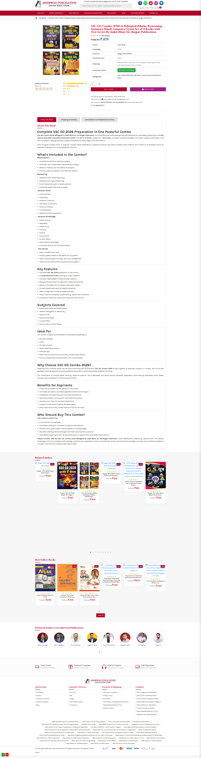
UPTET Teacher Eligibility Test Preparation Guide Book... (111, 483)
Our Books (42, 18)
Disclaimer (106, 699)
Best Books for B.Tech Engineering (83, 741)
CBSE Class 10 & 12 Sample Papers (94, 721)
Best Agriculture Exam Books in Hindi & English (140, 727)
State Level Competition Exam (147, 695)
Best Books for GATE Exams (100, 743)
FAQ (71, 695)
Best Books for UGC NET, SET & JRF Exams (54, 741)
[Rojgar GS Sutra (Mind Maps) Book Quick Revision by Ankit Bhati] (133, 475)
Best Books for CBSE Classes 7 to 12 (131, 738)
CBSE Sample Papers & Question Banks (65, 721)
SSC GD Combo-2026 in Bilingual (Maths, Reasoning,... (67, 495)
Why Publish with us (76, 702)
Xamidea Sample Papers (141, 721)
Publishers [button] (111, 13)
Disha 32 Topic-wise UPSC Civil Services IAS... (67, 596)
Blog (124, 13)
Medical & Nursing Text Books (147, 714)
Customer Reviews (137, 13)
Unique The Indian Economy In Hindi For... (45, 596)
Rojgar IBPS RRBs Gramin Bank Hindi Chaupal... (90, 474)
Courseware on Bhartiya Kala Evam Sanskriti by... (111, 576)
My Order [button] (145, 8)
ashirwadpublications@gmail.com (100, 1)
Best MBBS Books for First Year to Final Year (114, 724)
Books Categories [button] (56, 13)
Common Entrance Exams (146, 708)
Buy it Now (108, 89)
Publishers (40, 692)
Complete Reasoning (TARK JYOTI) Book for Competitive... (155, 480)
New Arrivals (74, 13)
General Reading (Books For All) (147, 711)
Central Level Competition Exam (147, 699)
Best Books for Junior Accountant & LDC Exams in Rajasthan (114, 730)
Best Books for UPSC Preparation (48, 738)
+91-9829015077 (99, 105)
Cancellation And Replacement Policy (116, 702)
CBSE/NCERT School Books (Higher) (149, 702)
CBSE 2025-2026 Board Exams (146, 732)
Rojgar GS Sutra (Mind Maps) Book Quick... (134, 494)
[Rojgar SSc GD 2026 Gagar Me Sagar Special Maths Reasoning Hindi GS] (45, 475)
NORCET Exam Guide (89, 724)
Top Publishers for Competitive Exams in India (117, 732)
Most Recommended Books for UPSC (52, 735)
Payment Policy (108, 708)
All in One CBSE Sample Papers (119, 721)
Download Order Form (93, 13)
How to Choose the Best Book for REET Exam (59, 732)
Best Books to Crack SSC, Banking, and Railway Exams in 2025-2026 (139, 735)
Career (72, 699)
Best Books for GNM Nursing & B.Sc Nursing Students (60, 724)
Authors (39, 695)
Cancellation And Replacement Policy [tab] (99, 120)
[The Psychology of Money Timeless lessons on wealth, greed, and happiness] (156, 577)
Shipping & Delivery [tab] (69, 120)
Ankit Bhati (121, 45)
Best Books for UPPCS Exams (151, 741)
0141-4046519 (122, 1)
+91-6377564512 (106, 102)
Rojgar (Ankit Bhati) (124, 54)
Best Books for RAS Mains (107, 741)
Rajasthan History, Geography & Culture (146, 724)
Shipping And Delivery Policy (112, 705)
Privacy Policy (108, 695)
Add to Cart (149, 89)
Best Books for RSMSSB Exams (77, 743)
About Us (41, 13)
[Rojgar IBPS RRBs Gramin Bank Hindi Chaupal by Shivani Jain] (89, 466)
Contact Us (153, 13)
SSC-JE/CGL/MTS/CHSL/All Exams (129, 75)
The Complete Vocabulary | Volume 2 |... (133, 582)
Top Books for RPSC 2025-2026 (88, 732)
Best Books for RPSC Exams (128, 741)
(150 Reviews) (105, 35)
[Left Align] (36, 89)
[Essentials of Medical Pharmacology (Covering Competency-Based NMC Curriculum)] (89, 569)
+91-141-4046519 (118, 102)
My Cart (156, 8)
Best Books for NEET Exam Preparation (76, 738)
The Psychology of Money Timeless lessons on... (155, 596)
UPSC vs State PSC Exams (147, 730)
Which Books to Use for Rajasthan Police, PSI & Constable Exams (67, 730)
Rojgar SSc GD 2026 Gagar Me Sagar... (45, 494)
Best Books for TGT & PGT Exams (124, 743)
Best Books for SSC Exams (156, 738)
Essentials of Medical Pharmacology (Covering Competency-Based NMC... (89, 580)
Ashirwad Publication (56, 748)
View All (101, 615)
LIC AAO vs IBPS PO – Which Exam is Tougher (106, 727)
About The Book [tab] (47, 120)
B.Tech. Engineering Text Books (147, 692)
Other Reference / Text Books (146, 705)
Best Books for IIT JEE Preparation (104, 738)
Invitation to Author (43, 699)
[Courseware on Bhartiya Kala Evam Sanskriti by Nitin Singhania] (111, 568)
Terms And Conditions (110, 692)
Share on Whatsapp (127, 70)
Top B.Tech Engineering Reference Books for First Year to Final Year (90, 735)
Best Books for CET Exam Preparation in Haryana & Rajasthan (66, 727)
